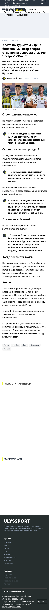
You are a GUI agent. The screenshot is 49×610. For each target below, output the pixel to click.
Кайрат (7, 349)
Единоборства (32, 12)
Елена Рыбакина (12, 6)
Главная (5, 40)
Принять (42, 601)
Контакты (8, 584)
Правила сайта (10, 578)
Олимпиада (22, 15)
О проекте (8, 575)
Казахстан (35, 345)
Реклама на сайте (11, 581)
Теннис (32, 9)
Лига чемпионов (19, 3)
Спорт (7, 345)
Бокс (6, 12)
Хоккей (17, 12)
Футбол (21, 9)
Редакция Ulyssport (14, 78)
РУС (42, 3)
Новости (8, 9)
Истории (8, 15)
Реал (25, 345)
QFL (7, 3)
